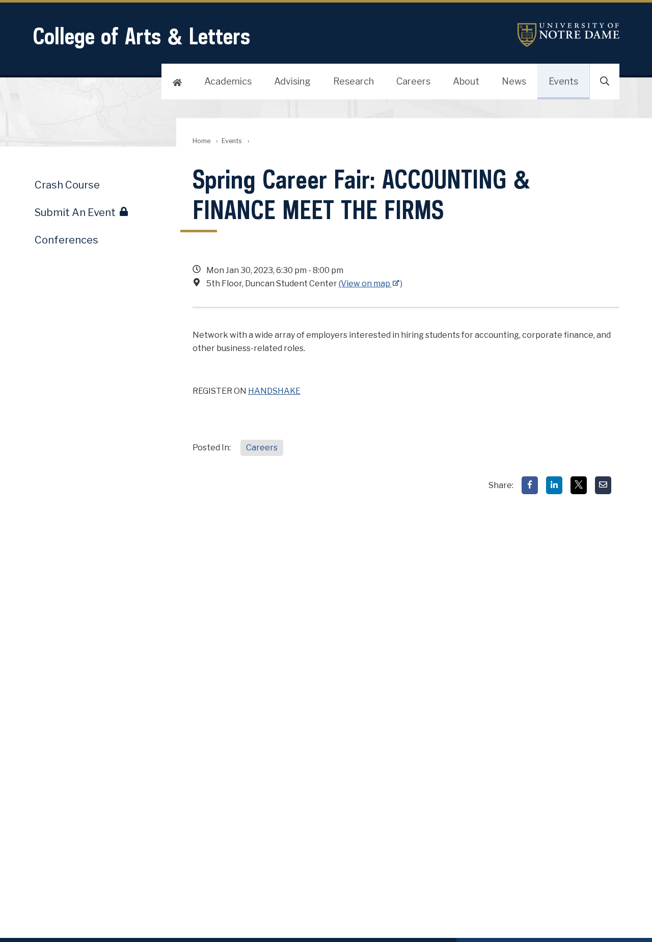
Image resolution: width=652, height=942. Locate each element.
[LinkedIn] (554, 485)
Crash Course (67, 185)
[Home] (177, 81)
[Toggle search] (604, 81)
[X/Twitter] (578, 485)
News (514, 81)
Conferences (66, 240)
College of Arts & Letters (141, 36)
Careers (413, 81)
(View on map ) (371, 283)
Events (563, 81)
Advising (292, 81)
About (466, 81)
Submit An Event (75, 212)
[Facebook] (530, 485)
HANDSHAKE (274, 391)
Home (201, 141)
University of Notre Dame (568, 35)
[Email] (603, 485)
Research (353, 81)
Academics (228, 81)
